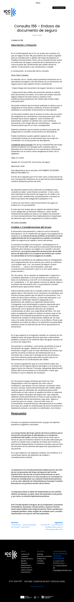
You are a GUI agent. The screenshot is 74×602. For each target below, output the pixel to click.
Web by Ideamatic (37, 586)
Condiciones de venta (41, 581)
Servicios (24, 563)
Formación (41, 563)
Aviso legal (28, 581)
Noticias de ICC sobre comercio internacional (26, 570)
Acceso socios (59, 8)
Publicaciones (26, 565)
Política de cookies (58, 581)
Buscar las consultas (44, 556)
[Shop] (49, 6)
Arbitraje (40, 554)
